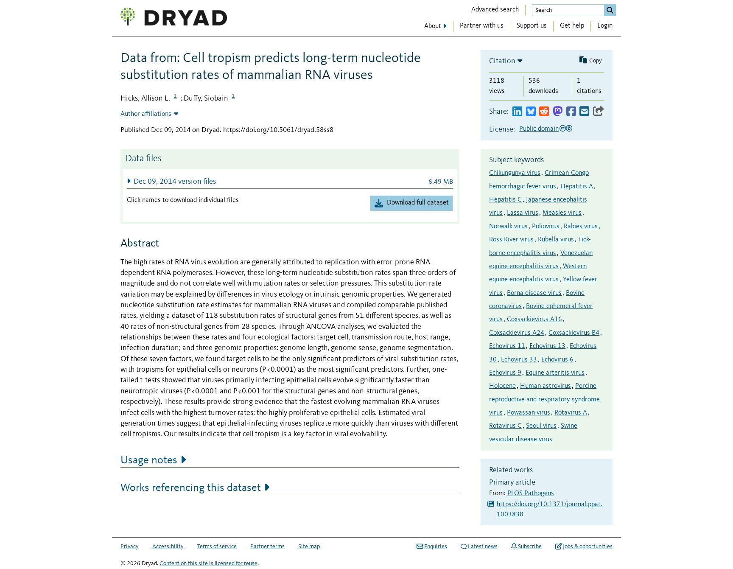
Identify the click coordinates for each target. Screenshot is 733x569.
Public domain (539, 129)
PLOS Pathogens (530, 493)
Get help (572, 25)
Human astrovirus (545, 386)
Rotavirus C (505, 426)
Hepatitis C (505, 199)
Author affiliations (145, 114)
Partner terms (267, 546)
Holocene (502, 386)
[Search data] (610, 10)
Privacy (129, 546)
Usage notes (148, 460)
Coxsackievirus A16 (534, 319)
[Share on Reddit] (544, 112)
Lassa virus (522, 213)
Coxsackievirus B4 (573, 333)
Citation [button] (502, 61)
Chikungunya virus (514, 173)
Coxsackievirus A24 (516, 333)
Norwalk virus (508, 226)
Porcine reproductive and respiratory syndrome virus (544, 399)
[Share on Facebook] (571, 112)
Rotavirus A (570, 412)
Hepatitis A (576, 186)
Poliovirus (546, 226)
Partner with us (482, 25)
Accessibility (168, 546)
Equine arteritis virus (555, 373)
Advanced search (495, 9)
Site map (309, 546)
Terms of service (217, 546)
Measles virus (562, 213)
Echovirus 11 (507, 346)
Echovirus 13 (547, 346)
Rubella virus (556, 239)
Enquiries (435, 546)
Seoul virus (541, 426)
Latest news (483, 546)
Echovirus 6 (557, 359)
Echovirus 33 (519, 359)
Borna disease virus (534, 293)
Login (605, 25)
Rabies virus (581, 226)
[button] (290, 181)
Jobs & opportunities (588, 546)
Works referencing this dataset (190, 487)
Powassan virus (528, 412)
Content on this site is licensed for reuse (208, 563)
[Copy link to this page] (598, 112)
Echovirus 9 (505, 373)
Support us (532, 25)
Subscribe (530, 546)
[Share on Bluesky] (531, 112)
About (432, 26)
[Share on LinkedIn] (517, 112)
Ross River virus (511, 239)
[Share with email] (584, 112)
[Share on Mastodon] (557, 112)
